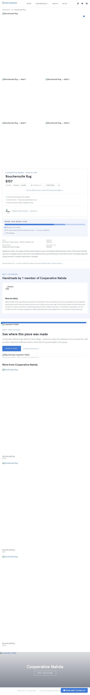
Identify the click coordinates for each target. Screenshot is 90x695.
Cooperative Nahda (53, 278)
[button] (45, 44)
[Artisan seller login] (78, 4)
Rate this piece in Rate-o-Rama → (52, 263)
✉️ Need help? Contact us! (74, 690)
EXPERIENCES (42, 3)
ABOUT (55, 3)
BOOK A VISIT (12, 348)
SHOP (29, 3)
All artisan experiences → (31, 348)
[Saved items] (82, 4)
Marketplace (6, 9)
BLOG (65, 3)
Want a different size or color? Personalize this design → (45, 190)
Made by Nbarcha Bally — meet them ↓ (25, 211)
